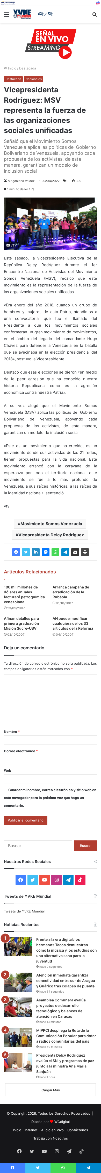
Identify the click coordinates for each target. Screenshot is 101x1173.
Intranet (31, 1130)
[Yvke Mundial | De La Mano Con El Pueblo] (33, 14)
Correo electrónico (21, 751)
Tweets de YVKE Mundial (24, 911)
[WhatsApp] (55, 552)
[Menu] (6, 16)
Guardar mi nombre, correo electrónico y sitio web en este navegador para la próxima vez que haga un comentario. (50, 797)
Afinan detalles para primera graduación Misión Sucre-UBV (21, 623)
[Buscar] (94, 16)
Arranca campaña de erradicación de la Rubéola (71, 592)
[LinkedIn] (36, 552)
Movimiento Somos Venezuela (51, 523)
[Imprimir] (85, 552)
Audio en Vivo (52, 1130)
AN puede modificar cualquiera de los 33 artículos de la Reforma (73, 623)
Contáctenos (77, 1130)
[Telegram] (65, 552)
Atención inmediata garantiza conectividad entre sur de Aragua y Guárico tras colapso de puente (65, 980)
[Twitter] (26, 552)
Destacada (27, 68)
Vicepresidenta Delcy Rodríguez (51, 534)
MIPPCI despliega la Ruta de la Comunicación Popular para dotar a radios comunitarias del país (66, 1035)
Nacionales (33, 79)
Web (7, 770)
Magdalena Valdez (21, 181)
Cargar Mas (50, 1090)
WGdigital (62, 1122)
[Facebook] (16, 552)
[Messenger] (45, 552)
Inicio (11, 68)
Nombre (12, 731)
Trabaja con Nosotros (50, 1138)
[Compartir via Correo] (75, 552)
